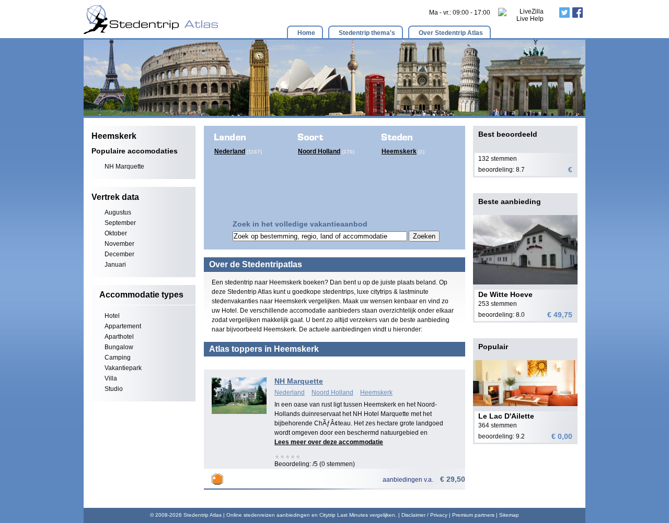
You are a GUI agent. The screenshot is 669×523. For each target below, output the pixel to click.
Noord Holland (319, 151)
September (120, 223)
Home (306, 33)
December (119, 254)
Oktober (116, 233)
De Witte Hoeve (505, 294)
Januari (115, 264)
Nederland (229, 151)
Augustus (118, 212)
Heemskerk (399, 151)
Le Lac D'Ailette (506, 416)
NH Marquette (124, 166)
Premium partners (473, 515)
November (119, 243)
